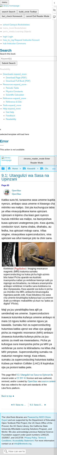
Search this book (7, 54)
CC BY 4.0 (21, 378)
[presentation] (19, 268)
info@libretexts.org (22, 443)
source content (48, 381)
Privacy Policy (30, 437)
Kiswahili (31, 168)
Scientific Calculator (15, 95)
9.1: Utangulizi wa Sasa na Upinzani (33, 375)
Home (15, 168)
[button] (10, 115)
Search (5, 451)
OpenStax (16, 191)
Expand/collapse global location (54, 168)
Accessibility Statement (23, 440)
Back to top (6, 396)
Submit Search (8, 63)
